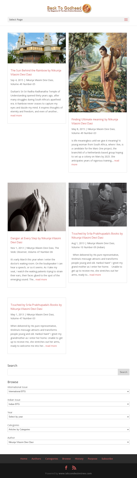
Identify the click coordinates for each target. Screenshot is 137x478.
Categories (51, 458)
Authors (36, 458)
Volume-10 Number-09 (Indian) (88, 247)
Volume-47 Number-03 (23, 318)
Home (23, 458)
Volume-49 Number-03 (84, 133)
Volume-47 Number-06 (40, 252)
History (79, 458)
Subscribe (107, 458)
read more (16, 115)
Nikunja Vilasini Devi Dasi (39, 80)
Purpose (92, 458)
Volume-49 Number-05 (23, 84)
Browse (66, 458)
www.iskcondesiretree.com (75, 473)
